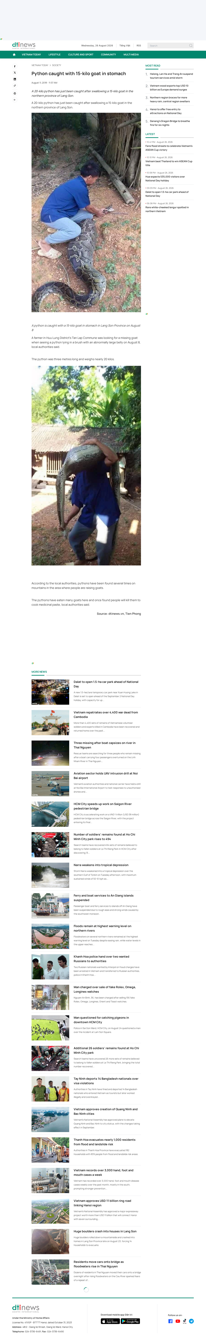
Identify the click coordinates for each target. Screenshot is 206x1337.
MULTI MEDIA (131, 54)
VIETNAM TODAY (31, 54)
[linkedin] (14, 79)
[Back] (14, 99)
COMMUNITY (108, 54)
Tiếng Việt (124, 45)
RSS (139, 45)
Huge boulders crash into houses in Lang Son (105, 1231)
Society (56, 65)
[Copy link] (14, 85)
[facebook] (14, 66)
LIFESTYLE (55, 54)
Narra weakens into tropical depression (101, 865)
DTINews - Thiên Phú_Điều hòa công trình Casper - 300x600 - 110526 (169, 222)
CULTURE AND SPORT (80, 54)
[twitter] (14, 72)
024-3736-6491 (33, 1331)
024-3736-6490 (55, 1331)
